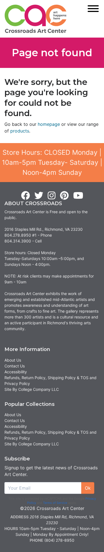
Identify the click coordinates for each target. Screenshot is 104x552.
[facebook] (25, 195)
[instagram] (51, 195)
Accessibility (15, 371)
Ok (88, 488)
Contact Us (14, 366)
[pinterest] (64, 195)
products (19, 131)
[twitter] (38, 195)
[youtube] (78, 195)
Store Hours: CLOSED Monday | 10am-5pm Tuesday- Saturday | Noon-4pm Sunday (52, 162)
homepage (49, 124)
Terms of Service (55, 503)
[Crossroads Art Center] (35, 18)
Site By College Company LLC (31, 389)
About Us (12, 360)
